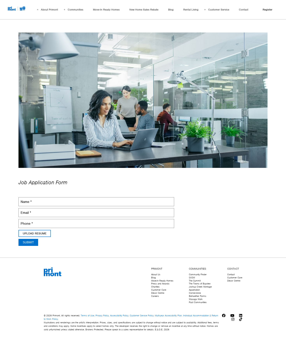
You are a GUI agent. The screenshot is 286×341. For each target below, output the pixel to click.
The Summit (195, 280)
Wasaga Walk (196, 299)
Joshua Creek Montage (200, 286)
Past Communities (198, 302)
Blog (171, 9)
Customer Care (158, 289)
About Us (155, 274)
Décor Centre (157, 293)
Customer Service (218, 9)
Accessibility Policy (119, 315)
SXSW (192, 277)
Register (267, 9)
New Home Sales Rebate (143, 9)
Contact (243, 9)
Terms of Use (87, 315)
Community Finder (198, 274)
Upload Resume (34, 233)
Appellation (194, 289)
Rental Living (190, 9)
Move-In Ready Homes (106, 9)
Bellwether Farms (197, 296)
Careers (155, 296)
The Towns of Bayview (200, 283)
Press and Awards (160, 283)
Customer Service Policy (142, 315)
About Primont (49, 9)
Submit (28, 242)
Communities (75, 9)
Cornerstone (195, 293)
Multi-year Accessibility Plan (168, 315)
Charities (155, 286)
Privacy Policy (102, 315)
